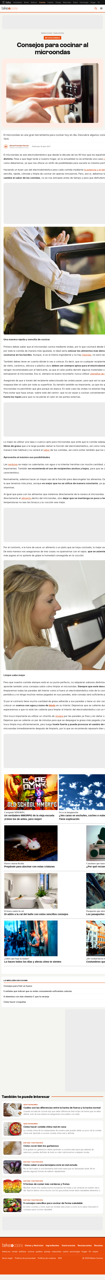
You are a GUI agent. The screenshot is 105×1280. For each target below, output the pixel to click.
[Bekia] (6, 2)
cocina (31, 1251)
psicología (75, 1251)
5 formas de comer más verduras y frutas (46, 1184)
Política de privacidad (25, 1258)
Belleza (34, 2)
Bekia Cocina (46, 33)
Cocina (42, 2)
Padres (50, 2)
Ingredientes (52, 1245)
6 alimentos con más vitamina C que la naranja (26, 996)
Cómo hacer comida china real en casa (44, 1126)
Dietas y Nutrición (33, 1143)
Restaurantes (85, 1245)
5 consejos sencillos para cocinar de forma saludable (53, 1203)
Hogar (93, 2)
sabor (46, 450)
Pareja (58, 2)
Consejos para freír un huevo (18, 986)
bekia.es (6, 1251)
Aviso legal (7, 1258)
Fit (99, 2)
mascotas (56, 1251)
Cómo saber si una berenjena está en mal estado (50, 1165)
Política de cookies (47, 1258)
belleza (22, 1251)
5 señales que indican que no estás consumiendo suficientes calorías (38, 991)
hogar (84, 1251)
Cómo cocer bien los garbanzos (41, 1145)
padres (39, 1251)
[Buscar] (96, 8)
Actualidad (17, 2)
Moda (26, 2)
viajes (95, 1251)
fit (90, 1251)
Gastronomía (58, 33)
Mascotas (67, 2)
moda (14, 1251)
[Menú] (101, 8)
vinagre (59, 716)
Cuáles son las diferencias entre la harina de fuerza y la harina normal (61, 1107)
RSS (60, 1258)
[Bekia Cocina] (10, 8)
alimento (26, 498)
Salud (75, 2)
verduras (13, 464)
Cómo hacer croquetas (15, 1002)
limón (52, 705)
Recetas (98, 1245)
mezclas (86, 354)
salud (65, 1251)
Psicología (84, 2)
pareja (47, 1251)
